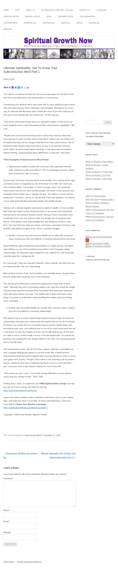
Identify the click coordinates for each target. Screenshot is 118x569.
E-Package (102, 10)
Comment (8, 478)
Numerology (30, 23)
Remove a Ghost (32, 17)
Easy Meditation (87, 17)
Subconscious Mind (32, 435)
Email (6, 521)
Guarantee (94, 23)
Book (49, 17)
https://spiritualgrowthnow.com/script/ (20, 390)
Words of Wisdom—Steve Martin (99, 161)
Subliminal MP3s (65, 17)
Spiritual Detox (11, 17)
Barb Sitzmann (92, 199)
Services (65, 23)
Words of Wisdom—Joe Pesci (98, 175)
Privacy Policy (8, 562)
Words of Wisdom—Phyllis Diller (99, 172)
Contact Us (84, 10)
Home (6, 10)
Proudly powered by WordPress (29, 562)
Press (79, 23)
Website (7, 532)
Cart (17, 10)
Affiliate (7, 29)
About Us (30, 10)
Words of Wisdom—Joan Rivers (99, 179)
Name (6, 510)
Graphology (49, 23)
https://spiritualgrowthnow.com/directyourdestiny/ (25, 408)
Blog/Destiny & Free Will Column (57, 10)
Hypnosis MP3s (10, 23)
